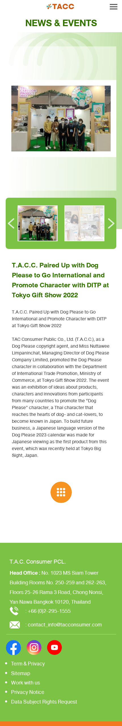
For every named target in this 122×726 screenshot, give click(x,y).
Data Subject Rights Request (44, 702)
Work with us (25, 682)
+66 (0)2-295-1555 (49, 611)
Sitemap (20, 673)
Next (111, 223)
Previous (11, 223)
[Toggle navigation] (113, 7)
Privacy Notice (27, 692)
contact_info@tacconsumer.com (65, 624)
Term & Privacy (28, 663)
